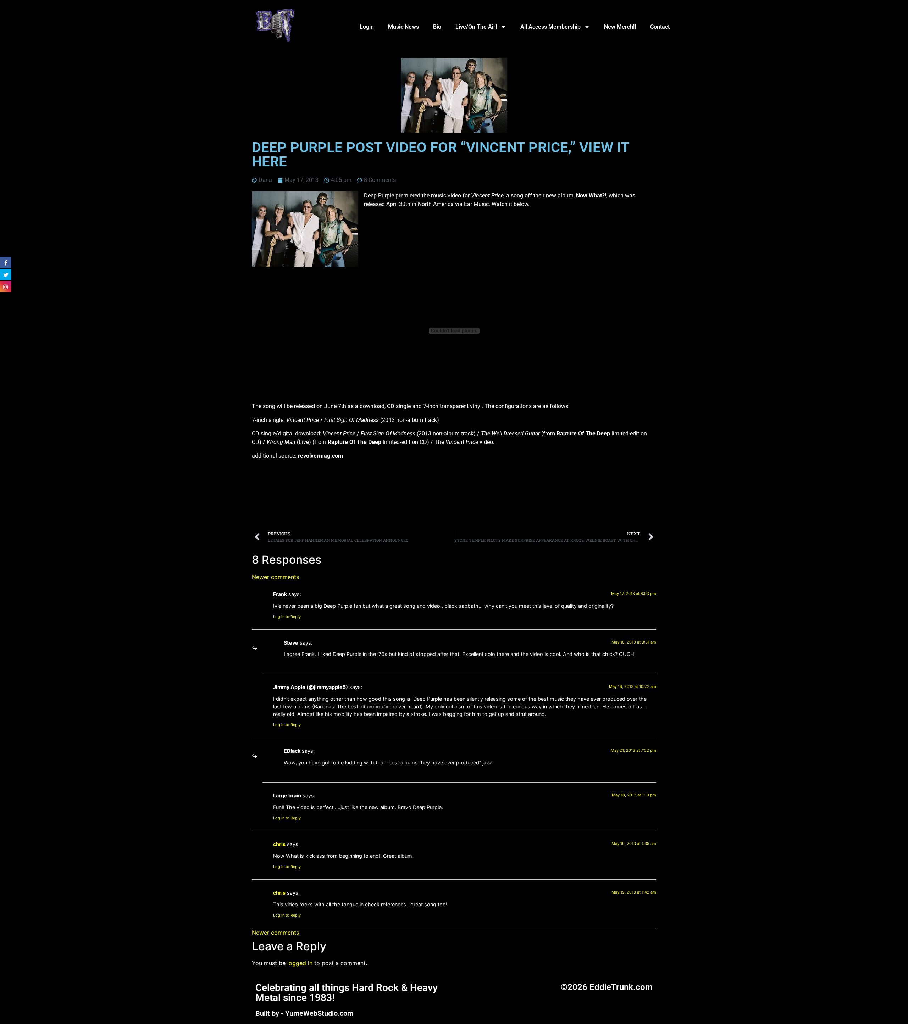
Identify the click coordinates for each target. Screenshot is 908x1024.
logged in (299, 963)
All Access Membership (550, 26)
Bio (437, 26)
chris (279, 844)
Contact (660, 26)
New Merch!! (620, 26)
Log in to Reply (287, 616)
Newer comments (275, 576)
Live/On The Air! (476, 26)
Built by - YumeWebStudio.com (304, 1013)
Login (367, 26)
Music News (403, 26)
